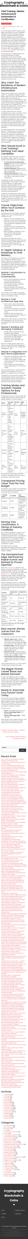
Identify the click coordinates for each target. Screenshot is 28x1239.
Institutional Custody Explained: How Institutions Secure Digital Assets (11, 1070)
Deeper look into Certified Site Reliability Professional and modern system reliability (12, 1006)
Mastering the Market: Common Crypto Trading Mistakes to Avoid (12, 837)
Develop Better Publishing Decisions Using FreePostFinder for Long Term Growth (12, 807)
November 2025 (8, 1108)
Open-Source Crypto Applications (13, 1157)
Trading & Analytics (9, 1168)
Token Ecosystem (9, 1166)
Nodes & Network (8, 1155)
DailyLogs (18, 1214)
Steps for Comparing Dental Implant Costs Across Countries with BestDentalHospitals (12, 766)
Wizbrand (23, 1232)
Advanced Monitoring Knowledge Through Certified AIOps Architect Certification (12, 988)
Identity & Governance (10, 1146)
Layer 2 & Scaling (8, 1150)
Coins (3, 1210)
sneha (3, 28)
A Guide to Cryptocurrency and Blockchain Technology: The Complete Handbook (12, 935)
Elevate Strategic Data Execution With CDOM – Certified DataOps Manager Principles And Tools (14, 958)
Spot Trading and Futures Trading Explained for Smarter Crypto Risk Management (14, 843)
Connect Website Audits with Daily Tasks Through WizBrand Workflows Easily (12, 791)
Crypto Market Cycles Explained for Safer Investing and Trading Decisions (12, 810)
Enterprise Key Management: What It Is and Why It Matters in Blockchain (13, 1042)
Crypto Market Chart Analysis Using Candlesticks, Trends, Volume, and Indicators (13, 840)
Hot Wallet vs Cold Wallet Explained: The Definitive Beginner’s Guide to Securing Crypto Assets (13, 890)
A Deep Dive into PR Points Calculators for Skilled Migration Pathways (12, 954)
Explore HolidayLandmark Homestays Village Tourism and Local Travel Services (13, 900)
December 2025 (8, 1107)
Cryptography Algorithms (11, 1135)
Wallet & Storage (8, 1174)
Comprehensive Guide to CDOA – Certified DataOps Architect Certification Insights (12, 961)
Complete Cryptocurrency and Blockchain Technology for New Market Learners (12, 931)
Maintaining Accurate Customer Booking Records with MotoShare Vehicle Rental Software (12, 827)
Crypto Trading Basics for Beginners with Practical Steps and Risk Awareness (12, 846)
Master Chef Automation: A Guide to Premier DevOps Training (14, 731)
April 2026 (6, 1101)
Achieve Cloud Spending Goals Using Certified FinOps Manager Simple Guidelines (13, 944)
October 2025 (8, 1110)
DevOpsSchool (11, 567)
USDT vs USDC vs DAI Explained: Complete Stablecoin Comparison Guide (12, 760)
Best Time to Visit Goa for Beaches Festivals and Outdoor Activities (13, 849)
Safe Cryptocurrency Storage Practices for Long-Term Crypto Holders (12, 883)
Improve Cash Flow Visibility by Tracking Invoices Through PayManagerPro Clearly (12, 797)
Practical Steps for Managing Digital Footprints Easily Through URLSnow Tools (13, 804)
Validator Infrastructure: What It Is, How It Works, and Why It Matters (12, 1036)
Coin (5, 1130)
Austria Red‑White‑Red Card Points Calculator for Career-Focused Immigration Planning (13, 938)
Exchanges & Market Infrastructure (13, 1144)
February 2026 (8, 1104)
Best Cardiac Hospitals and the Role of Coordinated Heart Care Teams (11, 831)
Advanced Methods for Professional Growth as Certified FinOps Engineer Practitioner (13, 947)
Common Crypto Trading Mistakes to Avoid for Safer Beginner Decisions (14, 813)
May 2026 (6, 1099)
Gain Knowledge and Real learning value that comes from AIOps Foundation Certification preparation (13, 999)
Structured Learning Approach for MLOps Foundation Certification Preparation (12, 982)
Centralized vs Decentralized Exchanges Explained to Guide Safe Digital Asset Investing (13, 864)
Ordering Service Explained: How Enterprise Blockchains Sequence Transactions (12, 1080)
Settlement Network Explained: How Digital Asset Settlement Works (12, 1064)
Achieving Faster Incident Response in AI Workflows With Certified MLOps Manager (12, 968)
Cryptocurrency (20, 1210)
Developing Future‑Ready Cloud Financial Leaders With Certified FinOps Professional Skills (14, 941)
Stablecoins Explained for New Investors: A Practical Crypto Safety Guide (12, 782)
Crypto (6, 1133)
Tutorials (6, 1171)
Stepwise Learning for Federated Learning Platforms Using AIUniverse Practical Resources (13, 779)
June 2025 (7, 1115)
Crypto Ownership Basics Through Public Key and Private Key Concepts (13, 873)
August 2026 (7, 1094)
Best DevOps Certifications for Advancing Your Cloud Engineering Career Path (14, 857)
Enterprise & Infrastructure (11, 1143)
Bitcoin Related (8, 1127)
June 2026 (7, 1097)
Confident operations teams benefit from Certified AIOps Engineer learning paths (12, 995)
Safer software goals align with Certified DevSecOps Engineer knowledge (12, 1023)
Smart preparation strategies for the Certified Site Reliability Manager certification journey (13, 1002)
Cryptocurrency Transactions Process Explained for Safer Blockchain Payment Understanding (12, 910)
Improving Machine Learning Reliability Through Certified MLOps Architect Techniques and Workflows (14, 972)
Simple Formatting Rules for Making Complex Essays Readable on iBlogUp (13, 816)
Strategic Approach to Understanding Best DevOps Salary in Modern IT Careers (12, 917)
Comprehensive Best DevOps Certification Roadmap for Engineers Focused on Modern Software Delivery (13, 921)
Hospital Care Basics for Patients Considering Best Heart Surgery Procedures (13, 823)
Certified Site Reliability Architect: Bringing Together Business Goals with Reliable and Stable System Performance (12, 1010)
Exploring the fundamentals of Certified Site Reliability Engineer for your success (13, 1013)
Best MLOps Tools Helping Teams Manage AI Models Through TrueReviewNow (13, 775)
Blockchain (7, 1128)
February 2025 (8, 1116)
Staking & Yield (8, 1165)
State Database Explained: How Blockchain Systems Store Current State (12, 1083)
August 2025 (7, 1113)
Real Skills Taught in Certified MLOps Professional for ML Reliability (11, 976)
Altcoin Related (8, 1125)
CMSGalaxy (13, 1229)
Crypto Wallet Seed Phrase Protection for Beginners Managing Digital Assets (12, 870)
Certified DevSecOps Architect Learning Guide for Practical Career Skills (13, 1026)
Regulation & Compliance (11, 1160)
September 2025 (8, 1112)
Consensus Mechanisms (11, 1132)
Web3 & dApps (8, 1176)
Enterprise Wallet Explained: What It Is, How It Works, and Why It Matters (13, 1073)
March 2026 (7, 1102)
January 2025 (8, 1118)
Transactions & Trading (10, 1169)
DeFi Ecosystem (8, 1139)
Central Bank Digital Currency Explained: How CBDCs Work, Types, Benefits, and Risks (13, 1051)
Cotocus (24, 1234)
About (3, 1217)
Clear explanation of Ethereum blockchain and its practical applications (14, 925)
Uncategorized (6, 23)
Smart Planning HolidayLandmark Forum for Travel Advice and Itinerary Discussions (13, 897)
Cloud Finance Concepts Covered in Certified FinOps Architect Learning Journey (13, 950)
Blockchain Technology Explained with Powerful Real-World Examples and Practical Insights (14, 914)
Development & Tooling (10, 1141)
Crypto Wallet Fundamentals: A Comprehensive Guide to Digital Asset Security (14, 894)
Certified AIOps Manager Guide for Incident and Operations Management (13, 985)
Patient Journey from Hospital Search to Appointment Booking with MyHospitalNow (12, 879)
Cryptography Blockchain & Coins (14, 3)
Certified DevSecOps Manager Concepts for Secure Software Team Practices (13, 1020)
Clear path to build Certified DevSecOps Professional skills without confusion (12, 1017)
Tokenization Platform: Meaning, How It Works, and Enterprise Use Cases (13, 1067)
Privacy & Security (9, 1158)
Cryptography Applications (11, 1136)
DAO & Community (9, 1138)
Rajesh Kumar (6, 574)
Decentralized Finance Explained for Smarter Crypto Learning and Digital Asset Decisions (13, 906)
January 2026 (8, 1105)
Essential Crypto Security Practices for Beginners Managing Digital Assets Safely (12, 886)
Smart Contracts (8, 1162)
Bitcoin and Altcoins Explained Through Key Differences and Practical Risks (12, 785)
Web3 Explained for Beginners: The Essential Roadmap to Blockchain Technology (13, 903)
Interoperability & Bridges (11, 1147)
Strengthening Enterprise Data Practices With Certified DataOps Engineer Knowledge (13, 965)
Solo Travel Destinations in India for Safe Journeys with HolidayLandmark (12, 860)
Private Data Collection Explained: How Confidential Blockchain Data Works (11, 1086)
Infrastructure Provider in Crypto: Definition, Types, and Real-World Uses (13, 1032)
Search (4, 747)
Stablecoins (7, 1163)
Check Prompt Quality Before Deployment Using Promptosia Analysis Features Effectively (13, 801)
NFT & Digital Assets (9, 1154)
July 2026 (6, 1096)
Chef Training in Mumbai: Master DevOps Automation (15, 738)
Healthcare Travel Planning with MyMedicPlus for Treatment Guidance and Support (13, 876)
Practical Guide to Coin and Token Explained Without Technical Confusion (13, 928)
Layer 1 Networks (8, 1149)
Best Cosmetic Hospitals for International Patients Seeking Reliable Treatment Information (12, 853)
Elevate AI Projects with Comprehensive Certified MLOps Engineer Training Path (12, 979)
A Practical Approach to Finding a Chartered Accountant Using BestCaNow (13, 769)
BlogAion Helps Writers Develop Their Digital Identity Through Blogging (12, 820)
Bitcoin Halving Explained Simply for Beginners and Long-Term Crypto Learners (13, 788)
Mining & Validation (9, 1152)
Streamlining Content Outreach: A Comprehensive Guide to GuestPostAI (11, 794)
